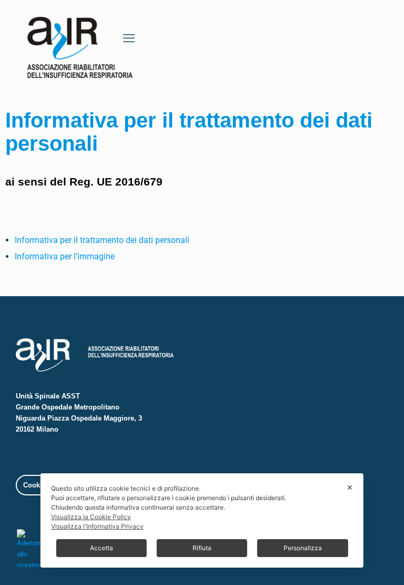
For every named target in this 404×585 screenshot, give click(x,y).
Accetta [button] (101, 548)
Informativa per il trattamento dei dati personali (102, 240)
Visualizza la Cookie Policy (91, 517)
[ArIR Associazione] (80, 44)
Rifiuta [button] (202, 548)
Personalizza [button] (303, 548)
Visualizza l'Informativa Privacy (97, 526)
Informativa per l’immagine (65, 256)
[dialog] (202, 520)
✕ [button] (350, 487)
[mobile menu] (129, 38)
